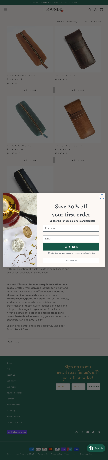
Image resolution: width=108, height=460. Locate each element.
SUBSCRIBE (71, 247)
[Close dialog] (102, 196)
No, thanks (71, 260)
